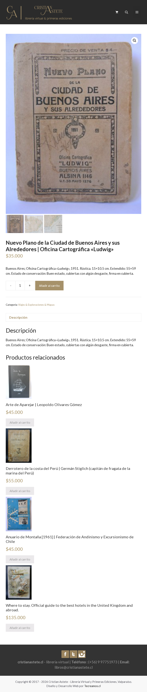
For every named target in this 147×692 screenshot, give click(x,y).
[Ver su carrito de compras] (117, 12)
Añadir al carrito (49, 285)
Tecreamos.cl (92, 686)
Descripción (18, 317)
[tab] (73, 317)
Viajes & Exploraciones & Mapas (36, 304)
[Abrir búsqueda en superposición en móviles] (127, 12)
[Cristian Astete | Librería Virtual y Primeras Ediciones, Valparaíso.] (39, 12)
